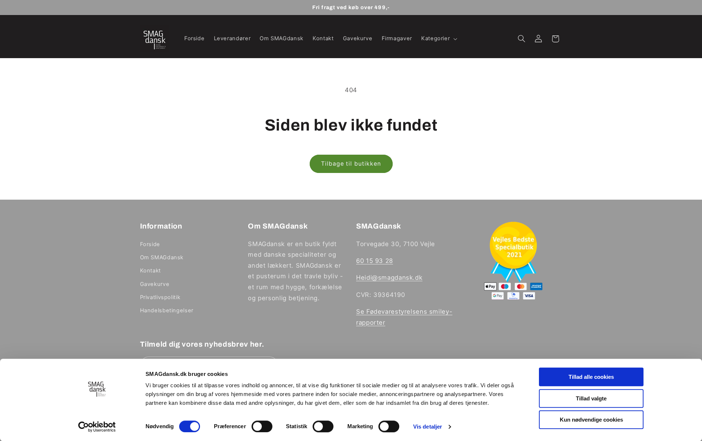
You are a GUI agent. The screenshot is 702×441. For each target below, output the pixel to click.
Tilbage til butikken (351, 163)
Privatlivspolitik (160, 297)
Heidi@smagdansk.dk (389, 277)
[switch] (262, 426)
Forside (150, 244)
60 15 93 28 (374, 260)
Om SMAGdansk (162, 257)
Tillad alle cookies (591, 377)
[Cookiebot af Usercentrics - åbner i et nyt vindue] (97, 426)
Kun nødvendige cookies (591, 419)
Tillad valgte (591, 398)
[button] (438, 39)
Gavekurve (155, 284)
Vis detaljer (427, 426)
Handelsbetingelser (166, 310)
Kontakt (150, 270)
